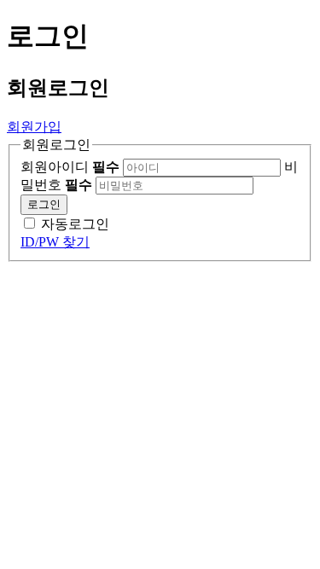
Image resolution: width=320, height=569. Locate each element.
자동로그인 (75, 224)
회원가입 (34, 126)
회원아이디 (69, 167)
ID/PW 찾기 (55, 242)
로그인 (44, 204)
